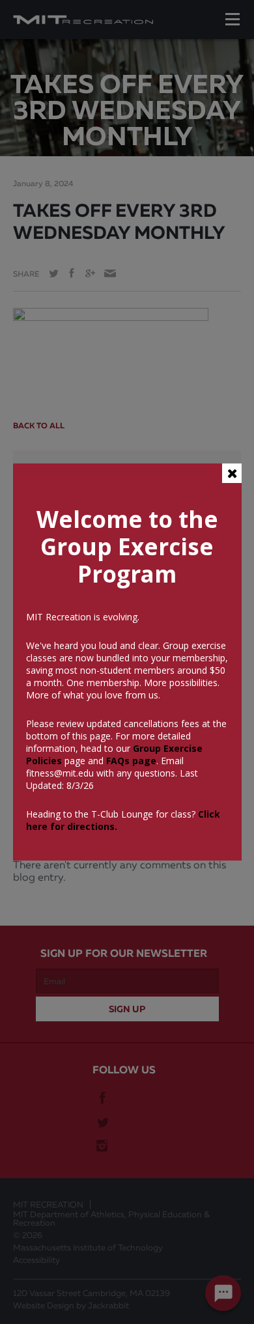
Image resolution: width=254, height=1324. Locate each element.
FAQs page (131, 760)
